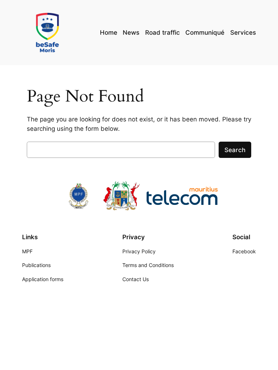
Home (108, 32)
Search (234, 150)
